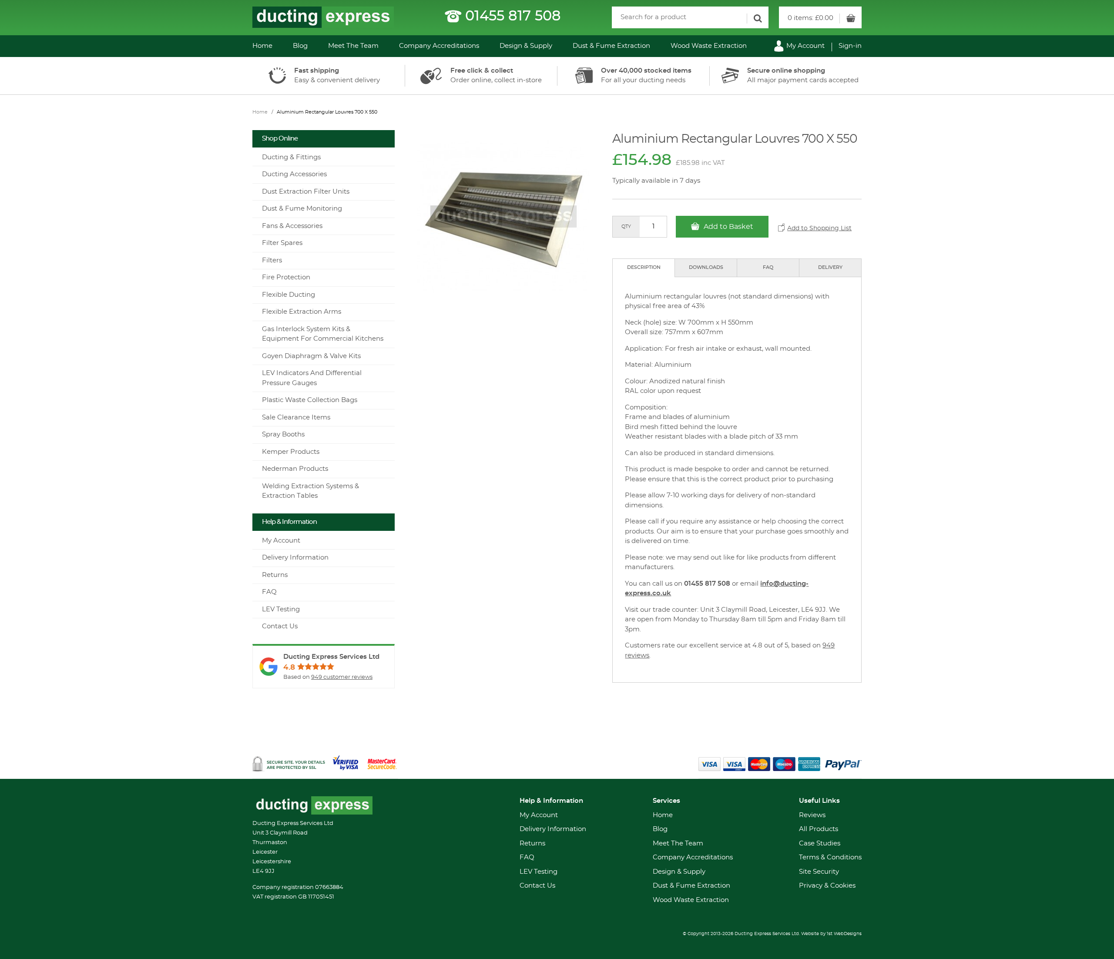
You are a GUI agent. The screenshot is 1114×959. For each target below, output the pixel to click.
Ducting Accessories (294, 174)
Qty (626, 226)
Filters (272, 260)
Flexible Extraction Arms (301, 311)
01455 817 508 (513, 16)
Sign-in (850, 46)
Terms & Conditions (830, 857)
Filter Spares (282, 243)
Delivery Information (295, 557)
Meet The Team (353, 46)
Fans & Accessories (292, 226)
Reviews (812, 815)
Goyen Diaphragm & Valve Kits (311, 356)
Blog (300, 46)
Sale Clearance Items (296, 417)
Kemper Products (290, 452)
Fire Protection (286, 277)
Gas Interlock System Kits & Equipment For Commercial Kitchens (322, 334)
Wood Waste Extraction (709, 46)
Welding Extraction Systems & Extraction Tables (310, 491)
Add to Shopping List (819, 228)
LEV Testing (281, 609)
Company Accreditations (439, 46)
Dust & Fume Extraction (611, 46)
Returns (275, 575)
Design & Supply (526, 46)
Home (262, 46)
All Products (818, 829)
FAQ (768, 267)
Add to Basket (727, 226)
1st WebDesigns (844, 934)
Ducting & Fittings (291, 157)
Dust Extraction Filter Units (305, 191)
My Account (805, 46)
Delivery (830, 267)
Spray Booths (283, 434)
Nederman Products (295, 469)
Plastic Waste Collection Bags (309, 400)
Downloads (706, 267)
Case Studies (819, 843)
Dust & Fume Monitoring (302, 208)
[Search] (757, 18)
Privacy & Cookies (827, 885)
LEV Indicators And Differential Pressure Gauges (312, 378)
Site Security (819, 871)
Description (644, 267)
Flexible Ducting (288, 295)
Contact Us (280, 626)
